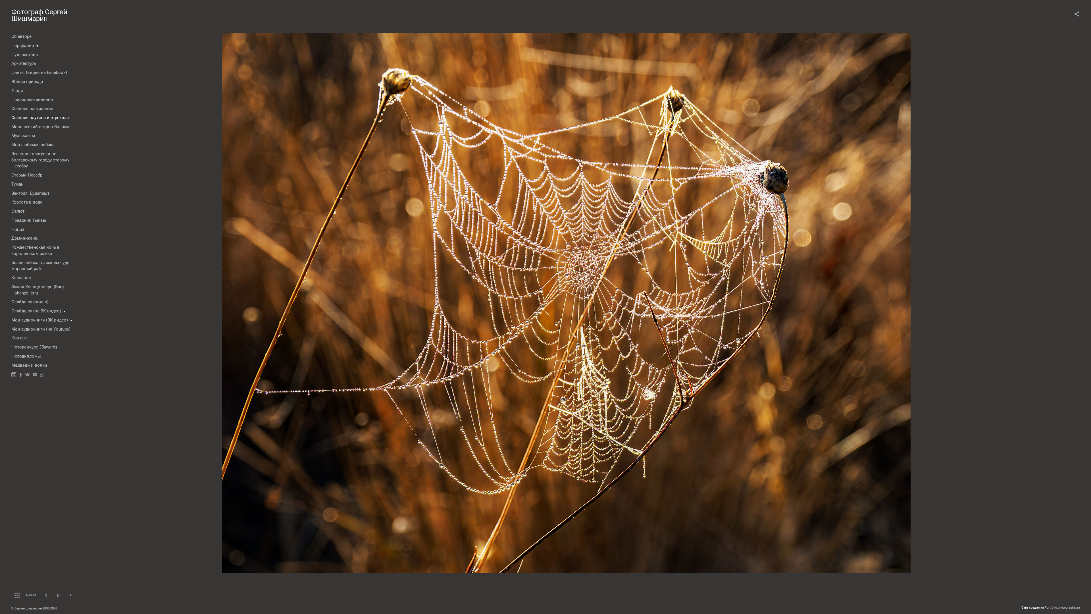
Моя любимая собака (33, 144)
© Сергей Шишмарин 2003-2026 (34, 608)
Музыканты (23, 135)
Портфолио (22, 45)
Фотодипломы (26, 356)
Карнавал (21, 277)
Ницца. (18, 229)
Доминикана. (24, 238)
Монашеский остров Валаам (40, 126)
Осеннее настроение (32, 108)
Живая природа (27, 81)
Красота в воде (26, 202)
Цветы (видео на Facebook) (39, 72)
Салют (17, 211)
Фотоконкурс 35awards (34, 347)
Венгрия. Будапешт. (31, 193)
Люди (17, 90)
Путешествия (24, 54)
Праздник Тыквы (28, 220)
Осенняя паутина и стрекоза (40, 117)
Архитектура (23, 63)
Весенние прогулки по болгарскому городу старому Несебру (40, 160)
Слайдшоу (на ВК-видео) (36, 311)
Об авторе (21, 36)
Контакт (19, 338)
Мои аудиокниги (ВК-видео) (39, 320)
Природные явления (32, 99)
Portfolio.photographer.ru (1062, 607)
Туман (17, 184)
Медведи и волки (29, 365)
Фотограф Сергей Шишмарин (39, 15)
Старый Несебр (26, 175)
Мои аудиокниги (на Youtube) (40, 329)
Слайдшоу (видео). (30, 301)
